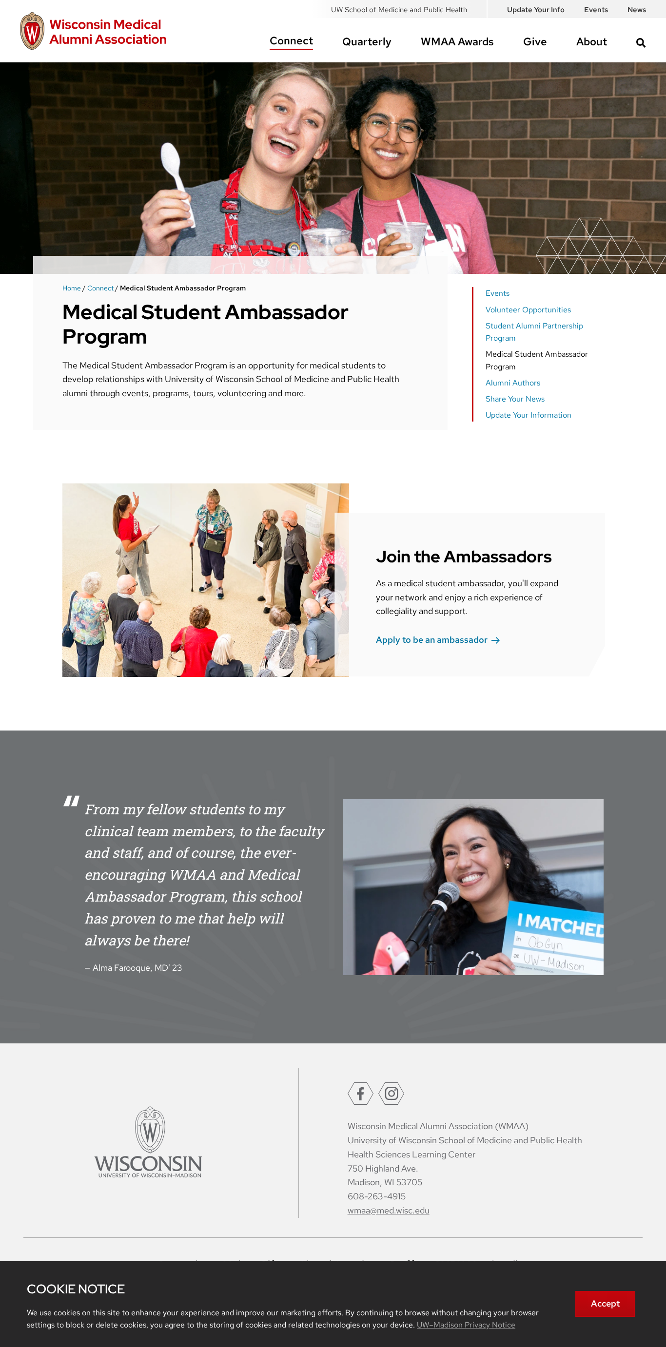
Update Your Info (536, 10)
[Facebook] (360, 1093)
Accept (605, 1303)
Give (535, 42)
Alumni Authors (513, 383)
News (636, 10)
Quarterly (367, 42)
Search (641, 43)
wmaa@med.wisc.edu (389, 1210)
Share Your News (515, 399)
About (591, 42)
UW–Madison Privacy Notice (466, 1325)
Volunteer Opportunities (528, 310)
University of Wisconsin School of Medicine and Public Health (465, 1140)
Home (71, 288)
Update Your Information (528, 415)
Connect (291, 41)
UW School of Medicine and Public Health (399, 10)
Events (596, 10)
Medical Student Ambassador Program (537, 360)
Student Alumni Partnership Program (534, 332)
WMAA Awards (457, 42)
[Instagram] (391, 1093)
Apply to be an (432, 639)
